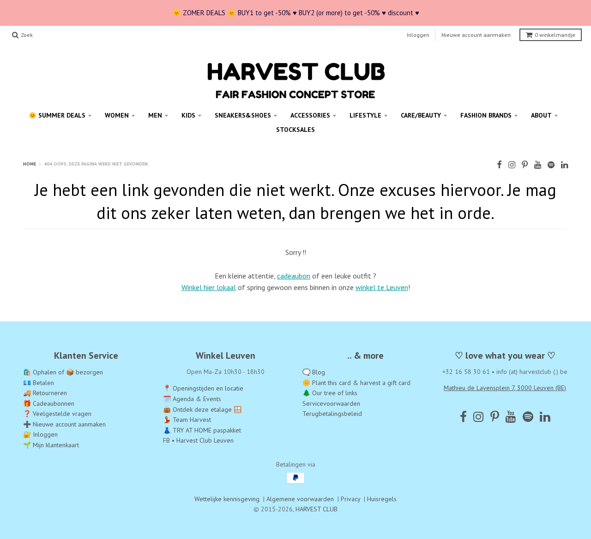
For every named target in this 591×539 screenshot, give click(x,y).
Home (29, 164)
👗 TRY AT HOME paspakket (202, 430)
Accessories (310, 115)
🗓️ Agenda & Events (192, 399)
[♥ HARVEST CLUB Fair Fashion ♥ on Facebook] (499, 165)
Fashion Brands (486, 115)
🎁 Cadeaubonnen (48, 403)
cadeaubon (293, 275)
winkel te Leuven (382, 287)
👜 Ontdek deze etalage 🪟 (202, 409)
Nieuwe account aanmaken (476, 34)
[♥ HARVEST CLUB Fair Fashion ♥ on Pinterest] (525, 165)
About (541, 115)
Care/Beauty (421, 115)
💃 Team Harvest (187, 419)
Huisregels (382, 499)
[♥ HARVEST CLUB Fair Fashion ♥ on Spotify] (551, 165)
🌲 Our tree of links (329, 393)
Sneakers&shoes (243, 115)
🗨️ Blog (313, 372)
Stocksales (295, 129)
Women (117, 115)
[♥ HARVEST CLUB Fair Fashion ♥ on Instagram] (511, 165)
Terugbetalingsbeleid (332, 413)
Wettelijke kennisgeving (226, 499)
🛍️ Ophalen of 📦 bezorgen (63, 372)
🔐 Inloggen (40, 434)
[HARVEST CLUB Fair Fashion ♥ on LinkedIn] (564, 165)
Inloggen (418, 34)
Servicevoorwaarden (331, 403)
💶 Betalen (38, 383)
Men (155, 115)
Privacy (350, 499)
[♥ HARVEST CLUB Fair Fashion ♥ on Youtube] (537, 165)
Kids (188, 115)
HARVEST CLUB (317, 509)
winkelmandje (555, 34)
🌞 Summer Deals (57, 115)
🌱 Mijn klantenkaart (51, 445)
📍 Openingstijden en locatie (203, 388)
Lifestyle (365, 115)
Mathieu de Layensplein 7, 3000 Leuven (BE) (505, 388)
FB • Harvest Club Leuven (198, 440)
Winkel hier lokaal (208, 287)
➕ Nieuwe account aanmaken (64, 424)
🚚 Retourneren (45, 393)
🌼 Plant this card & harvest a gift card (356, 383)
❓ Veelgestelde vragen (57, 413)
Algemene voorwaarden (300, 499)
